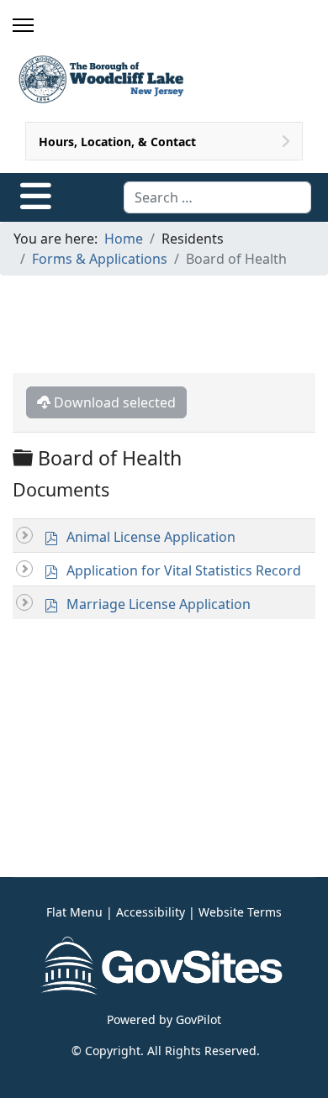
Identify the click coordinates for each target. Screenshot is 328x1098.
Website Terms (240, 912)
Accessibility (150, 912)
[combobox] (217, 197)
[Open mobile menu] (36, 196)
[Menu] (23, 25)
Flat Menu (74, 912)
